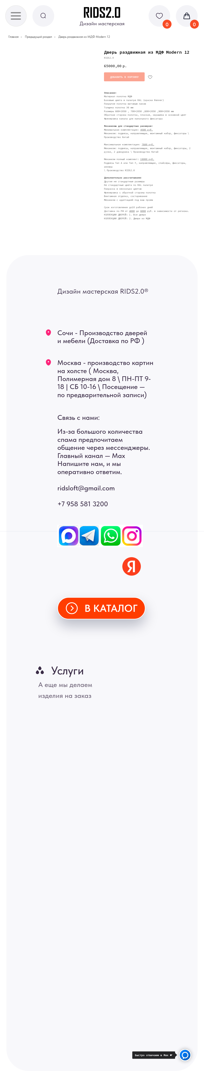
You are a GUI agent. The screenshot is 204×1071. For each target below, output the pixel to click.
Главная (13, 37)
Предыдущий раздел (38, 37)
